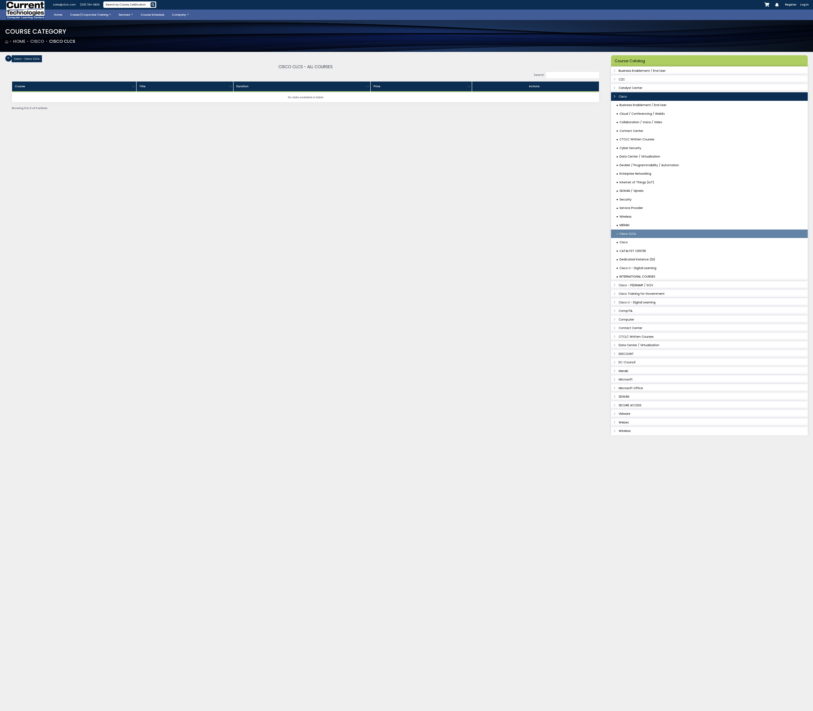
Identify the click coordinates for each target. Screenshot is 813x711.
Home (19, 41)
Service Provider (631, 208)
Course (20, 86)
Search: (539, 75)
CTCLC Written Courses (636, 139)
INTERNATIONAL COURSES (637, 276)
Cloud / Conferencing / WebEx (642, 114)
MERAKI (624, 225)
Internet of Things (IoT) (636, 182)
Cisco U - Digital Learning (637, 268)
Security (625, 199)
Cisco (37, 41)
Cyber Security (630, 148)
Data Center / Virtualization (639, 156)
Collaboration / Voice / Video (640, 122)
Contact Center (631, 131)
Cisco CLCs (62, 41)
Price (376, 86)
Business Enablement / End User (642, 105)
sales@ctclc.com (64, 4)
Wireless (625, 216)
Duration (242, 86)
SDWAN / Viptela (631, 191)
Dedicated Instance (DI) (637, 259)
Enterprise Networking (635, 174)
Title (142, 86)
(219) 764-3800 (90, 4)
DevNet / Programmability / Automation (649, 165)
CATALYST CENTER (632, 251)
